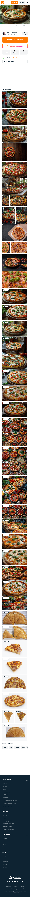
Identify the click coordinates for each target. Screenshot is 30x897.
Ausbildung (5, 849)
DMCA (4, 872)
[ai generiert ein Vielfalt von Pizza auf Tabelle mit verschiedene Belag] (14, 465)
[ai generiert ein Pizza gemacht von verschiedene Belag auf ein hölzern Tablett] (11, 211)
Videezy (4, 843)
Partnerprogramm (7, 875)
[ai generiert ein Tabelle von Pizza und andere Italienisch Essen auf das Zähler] (14, 523)
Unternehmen (6, 846)
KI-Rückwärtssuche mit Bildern (10, 854)
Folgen (24, 34)
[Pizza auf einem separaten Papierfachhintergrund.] (14, 658)
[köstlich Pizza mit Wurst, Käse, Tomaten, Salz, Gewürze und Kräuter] (14, 261)
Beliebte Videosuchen (8, 883)
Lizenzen (4, 869)
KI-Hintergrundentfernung (9, 857)
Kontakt (4, 895)
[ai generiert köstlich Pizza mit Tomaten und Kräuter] (8, 243)
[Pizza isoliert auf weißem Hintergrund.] (14, 688)
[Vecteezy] (2, 2)
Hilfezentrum (5, 892)
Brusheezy (5, 837)
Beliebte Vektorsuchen (8, 877)
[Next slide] (23, 801)
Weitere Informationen (9, 60)
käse (11, 801)
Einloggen (21, 2)
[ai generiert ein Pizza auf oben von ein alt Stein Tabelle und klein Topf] (14, 337)
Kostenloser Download (15, 40)
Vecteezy (4, 840)
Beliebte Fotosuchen (7, 880)
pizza (5, 801)
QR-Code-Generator (7, 860)
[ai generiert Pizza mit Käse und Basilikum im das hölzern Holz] (14, 581)
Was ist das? (15, 57)
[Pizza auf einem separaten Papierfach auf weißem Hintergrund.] (14, 786)
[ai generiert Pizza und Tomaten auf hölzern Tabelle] (14, 185)
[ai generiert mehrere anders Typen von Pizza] (14, 479)
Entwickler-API (6, 851)
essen (17, 801)
